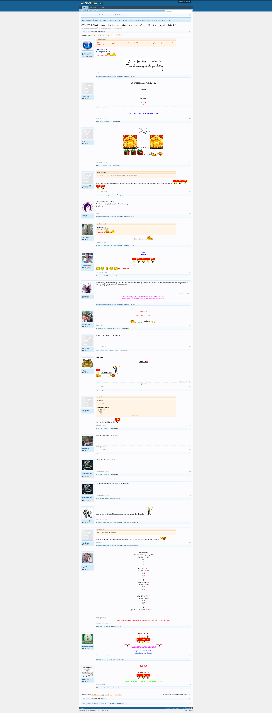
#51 (190, 386)
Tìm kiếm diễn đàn (85, 10)
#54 (190, 471)
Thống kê (149, 20)
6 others (128, 216)
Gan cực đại (156, 20)
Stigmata (84, 215)
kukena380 (85, 679)
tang (101, 49)
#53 (190, 449)
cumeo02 (106, 121)
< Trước (94, 35)
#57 (190, 542)
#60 (190, 684)
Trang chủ (178, 708)
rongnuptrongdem (87, 474)
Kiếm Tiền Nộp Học (118, 76)
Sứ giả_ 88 (85, 96)
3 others (112, 428)
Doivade (98, 76)
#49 (190, 325)
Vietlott (104, 20)
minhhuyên (85, 448)
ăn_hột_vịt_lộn (86, 53)
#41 (190, 73)
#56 (190, 519)
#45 (190, 213)
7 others (114, 121)
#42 (190, 118)
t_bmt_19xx (85, 237)
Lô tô (168, 20)
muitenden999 (86, 186)
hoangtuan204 (114, 28)
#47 (190, 272)
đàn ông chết (100, 52)
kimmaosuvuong (87, 646)
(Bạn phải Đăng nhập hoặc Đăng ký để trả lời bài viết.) (177, 694)
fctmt (97, 121)
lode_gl (84, 371)
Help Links (102, 7)
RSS (191, 708)
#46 (190, 242)
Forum (85, 7)
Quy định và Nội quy (187, 710)
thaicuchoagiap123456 (107, 76)
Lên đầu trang (186, 708)
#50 (190, 347)
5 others (128, 195)
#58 (190, 623)
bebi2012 (106, 165)
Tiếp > (119, 35)
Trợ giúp (173, 708)
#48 (190, 301)
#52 (190, 425)
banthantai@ (86, 521)
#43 (190, 162)
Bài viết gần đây (96, 10)
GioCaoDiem (86, 142)
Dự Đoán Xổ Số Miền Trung (96, 28)
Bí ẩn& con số (86, 265)
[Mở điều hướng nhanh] (190, 15)
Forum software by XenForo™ (94, 710)
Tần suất (163, 20)
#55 (190, 495)
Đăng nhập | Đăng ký (184, 1)
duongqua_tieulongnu (87, 566)
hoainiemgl (85, 410)
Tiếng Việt (82, 708)
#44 (190, 191)
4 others (128, 76)
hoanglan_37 (99, 659)
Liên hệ (168, 708)
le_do (97, 390)
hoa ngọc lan (86, 324)
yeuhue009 (85, 296)
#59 (190, 656)
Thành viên (93, 7)
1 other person (130, 522)
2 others (114, 687)
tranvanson (85, 349)
